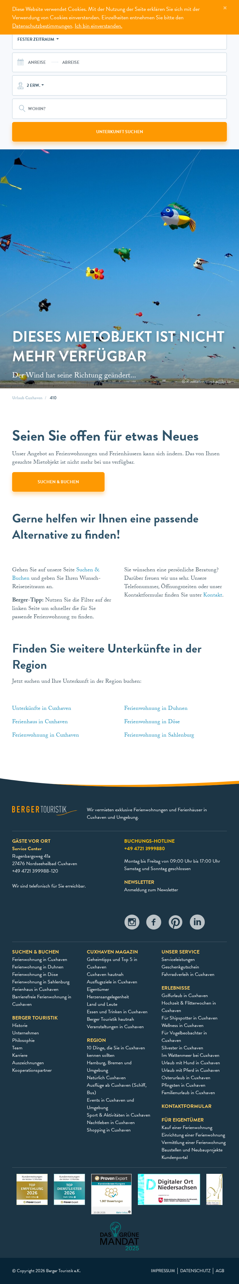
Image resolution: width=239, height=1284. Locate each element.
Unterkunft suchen (119, 132)
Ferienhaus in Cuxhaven (40, 722)
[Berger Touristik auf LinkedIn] (197, 923)
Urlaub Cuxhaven (27, 398)
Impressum (163, 1271)
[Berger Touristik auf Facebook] (154, 923)
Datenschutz (195, 1271)
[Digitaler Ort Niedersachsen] (169, 1189)
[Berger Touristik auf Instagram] (132, 923)
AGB (220, 1271)
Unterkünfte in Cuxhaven (42, 709)
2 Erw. (33, 85)
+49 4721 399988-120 (35, 871)
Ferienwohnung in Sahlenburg (160, 736)
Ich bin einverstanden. (98, 25)
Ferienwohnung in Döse (152, 722)
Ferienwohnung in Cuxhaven (46, 736)
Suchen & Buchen (58, 482)
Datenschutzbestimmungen (42, 25)
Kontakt (212, 596)
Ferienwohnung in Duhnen (156, 709)
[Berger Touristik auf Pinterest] (175, 923)
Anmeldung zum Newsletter (151, 889)
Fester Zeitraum (36, 39)
